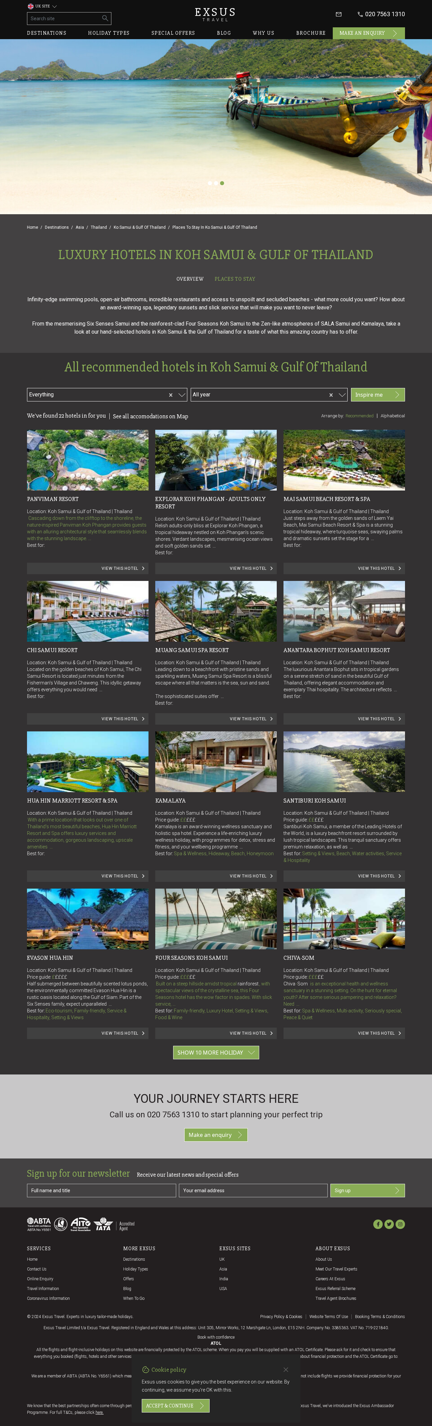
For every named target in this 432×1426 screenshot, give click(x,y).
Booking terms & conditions (380, 1316)
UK (222, 1259)
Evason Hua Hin (50, 957)
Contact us (37, 1269)
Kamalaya (170, 800)
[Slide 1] (210, 183)
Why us (263, 33)
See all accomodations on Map (150, 416)
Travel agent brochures (336, 1298)
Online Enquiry (40, 1279)
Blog (224, 33)
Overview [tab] (190, 279)
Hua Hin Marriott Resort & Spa (72, 800)
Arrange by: (332, 416)
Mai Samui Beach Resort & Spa (327, 499)
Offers (128, 1279)
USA (223, 1288)
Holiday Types (135, 1269)
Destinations (46, 33)
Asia (80, 227)
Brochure (311, 33)
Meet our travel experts (336, 1269)
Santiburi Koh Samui (315, 800)
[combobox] (94, 394)
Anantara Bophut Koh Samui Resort (337, 650)
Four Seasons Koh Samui (191, 957)
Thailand (99, 227)
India (223, 1279)
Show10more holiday (210, 1052)
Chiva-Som (299, 957)
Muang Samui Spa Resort (192, 650)
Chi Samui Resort (52, 650)
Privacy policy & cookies (281, 1316)
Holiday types (109, 33)
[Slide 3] (222, 183)
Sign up (343, 1190)
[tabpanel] (216, 679)
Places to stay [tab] (235, 279)
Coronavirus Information (48, 1298)
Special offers (173, 33)
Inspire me (369, 394)
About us (324, 1259)
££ (187, 819)
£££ (190, 819)
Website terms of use (328, 1316)
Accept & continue (169, 1406)
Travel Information (43, 1288)
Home (32, 227)
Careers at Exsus (330, 1279)
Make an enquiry (362, 33)
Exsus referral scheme (335, 1288)
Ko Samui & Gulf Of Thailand (140, 227)
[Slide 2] (216, 183)
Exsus (216, 14)
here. (100, 1412)
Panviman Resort (53, 499)
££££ (61, 977)
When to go (133, 1298)
